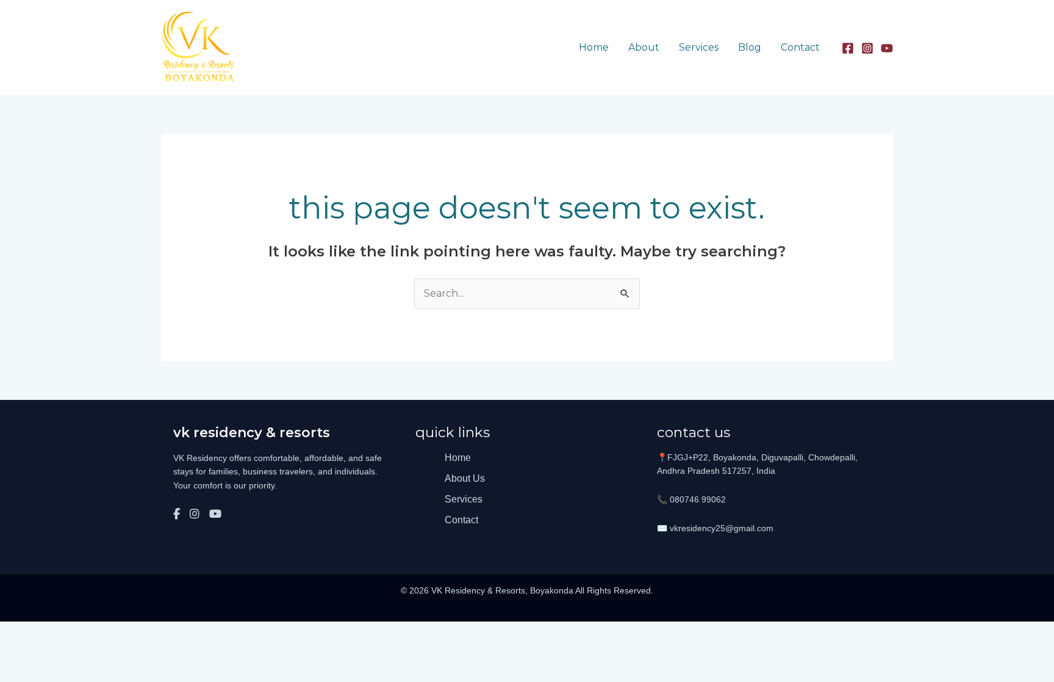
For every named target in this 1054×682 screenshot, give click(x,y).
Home (594, 47)
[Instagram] (867, 48)
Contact (800, 47)
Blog (749, 47)
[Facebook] (848, 48)
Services (699, 47)
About (643, 47)
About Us (465, 478)
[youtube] (887, 48)
